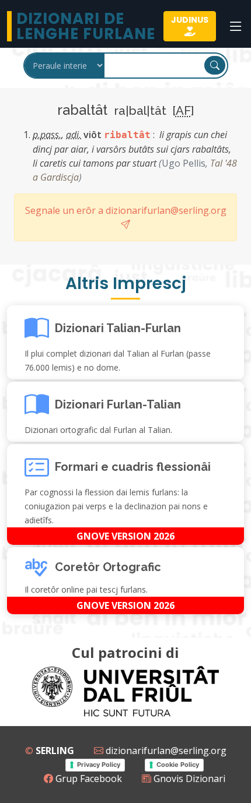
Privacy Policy (98, 764)
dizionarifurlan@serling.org (164, 750)
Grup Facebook (87, 778)
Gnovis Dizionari (188, 778)
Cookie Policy (177, 764)
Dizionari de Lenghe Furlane (85, 26)
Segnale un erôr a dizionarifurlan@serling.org (125, 210)
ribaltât (127, 134)
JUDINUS (189, 20)
